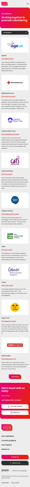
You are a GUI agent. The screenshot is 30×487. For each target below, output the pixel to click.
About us (5, 449)
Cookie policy (5, 482)
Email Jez (16, 413)
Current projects (8, 440)
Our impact (6, 445)
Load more (15, 377)
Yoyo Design (23, 470)
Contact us (15, 457)
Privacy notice (15, 482)
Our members (7, 436)
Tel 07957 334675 (16, 406)
